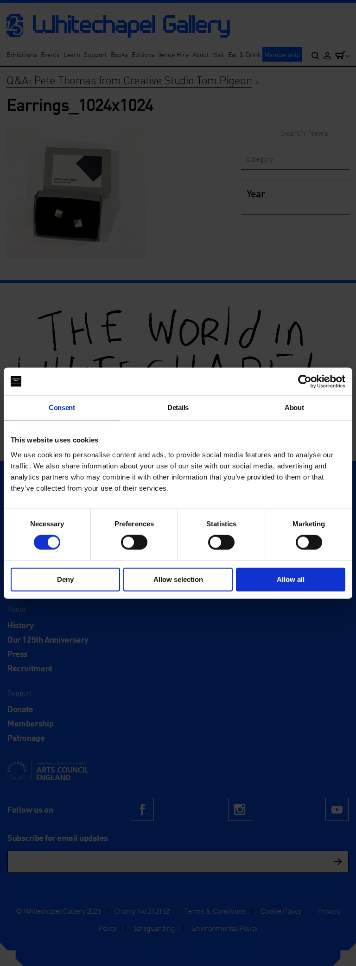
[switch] (134, 542)
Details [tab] (178, 407)
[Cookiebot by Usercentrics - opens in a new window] (304, 381)
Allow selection (178, 579)
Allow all (291, 579)
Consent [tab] (62, 407)
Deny (65, 579)
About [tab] (294, 407)
